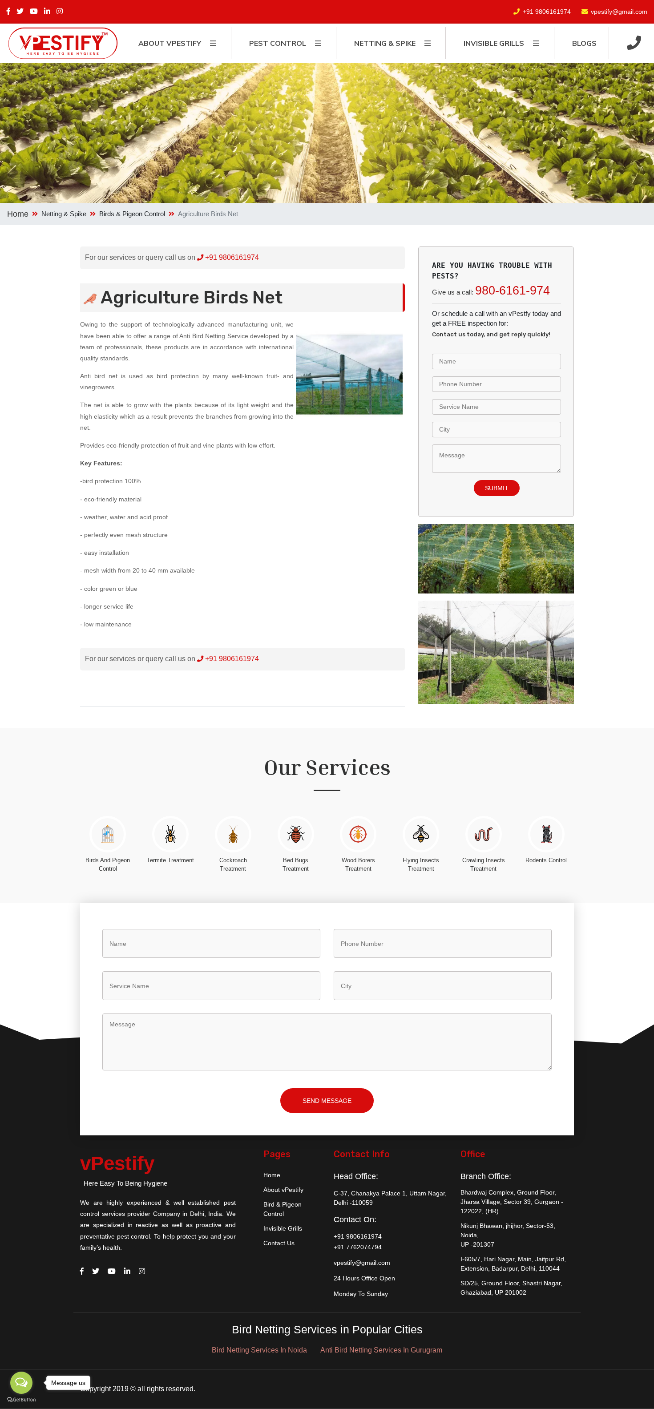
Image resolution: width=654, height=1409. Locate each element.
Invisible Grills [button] (494, 43)
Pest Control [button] (277, 43)
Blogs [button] (584, 43)
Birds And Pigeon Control (107, 864)
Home (17, 214)
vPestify (117, 1163)
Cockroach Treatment (233, 864)
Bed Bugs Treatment (296, 864)
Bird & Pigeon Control (282, 1209)
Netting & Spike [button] (385, 43)
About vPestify (283, 1189)
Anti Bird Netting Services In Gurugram (381, 1350)
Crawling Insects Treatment (483, 864)
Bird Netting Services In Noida (259, 1350)
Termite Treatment (170, 860)
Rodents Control (546, 860)
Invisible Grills (282, 1228)
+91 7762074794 (358, 1247)
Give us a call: (491, 290)
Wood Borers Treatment (358, 864)
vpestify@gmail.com (619, 11)
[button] (634, 43)
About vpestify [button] (169, 43)
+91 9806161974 (547, 11)
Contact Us (279, 1243)
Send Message (327, 1100)
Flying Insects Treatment (421, 864)
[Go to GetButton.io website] (21, 1400)
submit (497, 488)
